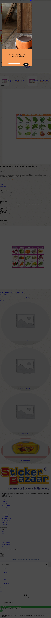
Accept (47, 615)
